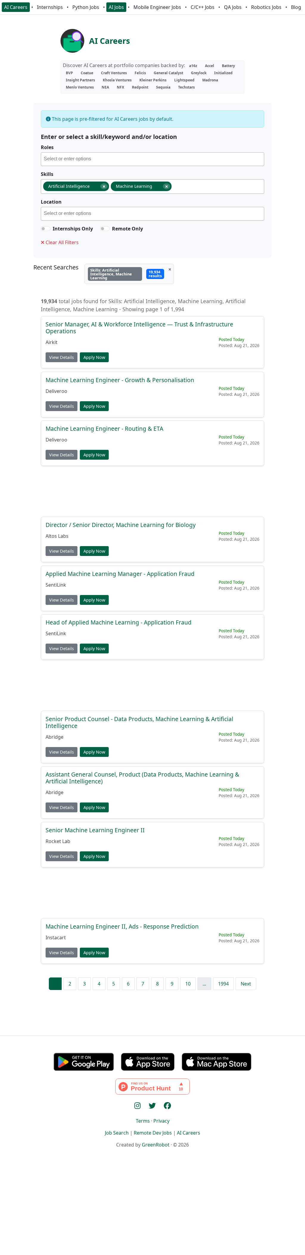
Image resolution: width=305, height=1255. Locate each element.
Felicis (140, 72)
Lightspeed (184, 80)
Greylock (198, 72)
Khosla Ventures (117, 80)
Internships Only (73, 228)
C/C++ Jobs (202, 7)
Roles (47, 147)
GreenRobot (155, 1144)
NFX (120, 87)
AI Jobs (116, 7)
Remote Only (127, 228)
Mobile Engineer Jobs (157, 7)
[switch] (45, 228)
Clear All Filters (61, 242)
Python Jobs (85, 7)
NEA (105, 87)
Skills (47, 174)
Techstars (186, 87)
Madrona (210, 80)
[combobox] (152, 159)
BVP (69, 72)
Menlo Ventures (80, 87)
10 (188, 983)
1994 (223, 983)
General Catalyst (168, 72)
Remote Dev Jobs (153, 1133)
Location (51, 202)
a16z (193, 65)
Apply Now (94, 357)
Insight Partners (80, 80)
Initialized (223, 72)
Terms (143, 1121)
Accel (209, 65)
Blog (296, 7)
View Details (61, 357)
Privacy (161, 1121)
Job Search (117, 1133)
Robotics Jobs (266, 7)
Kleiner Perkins (152, 80)
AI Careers (15, 7)
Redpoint (140, 87)
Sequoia (163, 87)
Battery (228, 65)
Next (246, 983)
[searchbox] (154, 159)
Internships (50, 7)
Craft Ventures (114, 72)
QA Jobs (233, 7)
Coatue (87, 72)
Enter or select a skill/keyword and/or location (109, 137)
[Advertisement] (152, 491)
